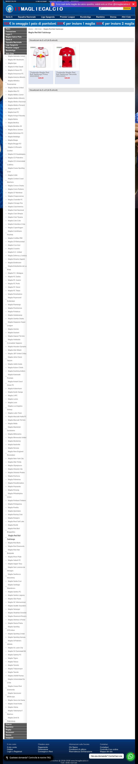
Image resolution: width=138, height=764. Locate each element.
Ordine (10, 749)
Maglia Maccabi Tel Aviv (16, 420)
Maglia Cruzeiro (13, 249)
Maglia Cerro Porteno (15, 189)
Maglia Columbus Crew (16, 224)
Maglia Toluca (12, 662)
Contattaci (104, 747)
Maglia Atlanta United (15, 88)
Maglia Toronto (13, 665)
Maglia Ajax (11, 63)
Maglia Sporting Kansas (16, 637)
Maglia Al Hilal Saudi (15, 67)
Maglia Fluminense (14, 308)
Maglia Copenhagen (15, 228)
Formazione (11, 32)
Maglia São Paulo (14, 599)
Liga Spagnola (48, 17)
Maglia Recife (12, 525)
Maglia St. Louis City (15, 648)
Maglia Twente (13, 672)
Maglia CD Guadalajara (16, 154)
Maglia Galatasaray (14, 315)
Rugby (8, 730)
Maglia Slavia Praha (15, 623)
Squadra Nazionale (27, 17)
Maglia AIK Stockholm (15, 60)
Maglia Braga (12, 140)
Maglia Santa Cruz (14, 581)
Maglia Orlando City (15, 469)
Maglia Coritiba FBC (15, 238)
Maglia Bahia (12, 119)
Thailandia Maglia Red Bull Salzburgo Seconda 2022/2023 (66, 74)
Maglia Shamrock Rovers (16, 616)
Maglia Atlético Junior (15, 95)
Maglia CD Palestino (15, 158)
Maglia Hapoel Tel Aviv (16, 336)
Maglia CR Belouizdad (16, 242)
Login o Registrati (14, 751)
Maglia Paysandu (14, 486)
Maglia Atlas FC (13, 91)
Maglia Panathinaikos (15, 483)
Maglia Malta (12, 424)
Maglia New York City (15, 459)
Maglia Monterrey (14, 441)
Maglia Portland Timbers (16, 500)
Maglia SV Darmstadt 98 (16, 651)
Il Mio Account (41, 1)
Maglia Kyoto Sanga (15, 392)
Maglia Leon (12, 403)
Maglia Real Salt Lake (15, 521)
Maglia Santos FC (14, 592)
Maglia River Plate (14, 557)
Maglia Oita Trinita (14, 462)
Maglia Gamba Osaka (15, 319)
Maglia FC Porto (13, 284)
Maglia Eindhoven (14, 263)
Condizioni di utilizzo (77, 749)
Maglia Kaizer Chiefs (15, 368)
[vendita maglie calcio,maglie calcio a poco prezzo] (40, 8)
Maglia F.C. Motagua (15, 273)
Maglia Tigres (12, 658)
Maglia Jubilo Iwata (14, 364)
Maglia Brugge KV (14, 144)
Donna (113, 17)
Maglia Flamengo (14, 305)
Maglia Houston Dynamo (16, 347)
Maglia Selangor (13, 609)
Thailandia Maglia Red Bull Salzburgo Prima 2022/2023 (39, 74)
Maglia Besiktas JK (14, 126)
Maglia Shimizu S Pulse (16, 620)
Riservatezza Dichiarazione (80, 751)
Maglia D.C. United (14, 252)
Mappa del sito (106, 751)
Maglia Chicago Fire (15, 203)
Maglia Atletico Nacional (16, 102)
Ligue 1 (9, 34)
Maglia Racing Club (15, 514)
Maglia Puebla (13, 507)
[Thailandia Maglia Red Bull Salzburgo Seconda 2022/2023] (67, 57)
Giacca (8, 724)
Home (30, 29)
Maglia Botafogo (13, 137)
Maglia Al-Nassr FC (14, 70)
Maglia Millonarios (14, 434)
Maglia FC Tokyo (13, 291)
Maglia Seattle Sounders (16, 606)
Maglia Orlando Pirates (16, 472)
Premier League (67, 17)
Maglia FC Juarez (14, 280)
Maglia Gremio (13, 329)
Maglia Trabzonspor (15, 669)
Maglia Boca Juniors (15, 130)
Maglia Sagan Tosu (14, 564)
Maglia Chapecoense (15, 196)
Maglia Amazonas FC (15, 74)
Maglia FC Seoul (13, 287)
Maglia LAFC (12, 396)
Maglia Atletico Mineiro (16, 98)
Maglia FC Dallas (14, 277)
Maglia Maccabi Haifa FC (16, 417)
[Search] (127, 8)
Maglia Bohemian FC (15, 133)
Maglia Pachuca (13, 476)
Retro (8, 29)
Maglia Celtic (12, 175)
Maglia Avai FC (13, 112)
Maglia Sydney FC (14, 655)
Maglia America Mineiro (16, 77)
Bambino (100, 17)
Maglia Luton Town (14, 413)
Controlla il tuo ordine (109, 749)
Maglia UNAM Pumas (15, 676)
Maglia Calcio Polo (14, 37)
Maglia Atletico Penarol (16, 105)
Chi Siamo (73, 747)
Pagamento (43, 747)
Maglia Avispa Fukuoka (16, 116)
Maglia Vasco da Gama (16, 700)
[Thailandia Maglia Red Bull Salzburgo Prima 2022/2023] (40, 57)
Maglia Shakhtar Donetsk (16, 613)
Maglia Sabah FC (14, 560)
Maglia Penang (13, 490)
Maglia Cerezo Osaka (15, 186)
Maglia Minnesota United (16, 438)
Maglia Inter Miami (14, 350)
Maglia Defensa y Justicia (17, 256)
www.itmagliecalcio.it (79, 761)
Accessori (10, 732)
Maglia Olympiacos (14, 466)
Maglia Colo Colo (14, 221)
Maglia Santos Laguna (16, 595)
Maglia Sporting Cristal (16, 634)
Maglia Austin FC (13, 109)
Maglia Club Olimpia (15, 214)
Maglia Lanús (12, 399)
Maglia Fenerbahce (14, 294)
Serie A (9, 17)
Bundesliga (85, 17)
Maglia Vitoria (12, 707)
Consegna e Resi (45, 751)
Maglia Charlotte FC (15, 200)
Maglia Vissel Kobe (14, 704)
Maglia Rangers (13, 518)
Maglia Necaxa (13, 448)
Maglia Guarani (13, 333)
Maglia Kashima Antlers (16, 371)
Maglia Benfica (13, 123)
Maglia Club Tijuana (15, 217)
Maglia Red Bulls (13, 543)
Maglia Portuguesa (14, 504)
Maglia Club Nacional (15, 210)
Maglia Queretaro (14, 511)
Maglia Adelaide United (16, 56)
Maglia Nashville (13, 445)
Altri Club (126, 17)
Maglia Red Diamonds (15, 546)
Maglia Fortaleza (13, 312)
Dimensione (43, 749)
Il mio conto (12, 747)
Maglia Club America (15, 207)
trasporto (9, 738)
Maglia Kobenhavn (14, 389)
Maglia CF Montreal (14, 193)
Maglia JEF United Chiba (16, 354)
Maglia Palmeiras (14, 479)
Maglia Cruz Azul (13, 245)
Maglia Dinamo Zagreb (16, 259)
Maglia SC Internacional (16, 602)
